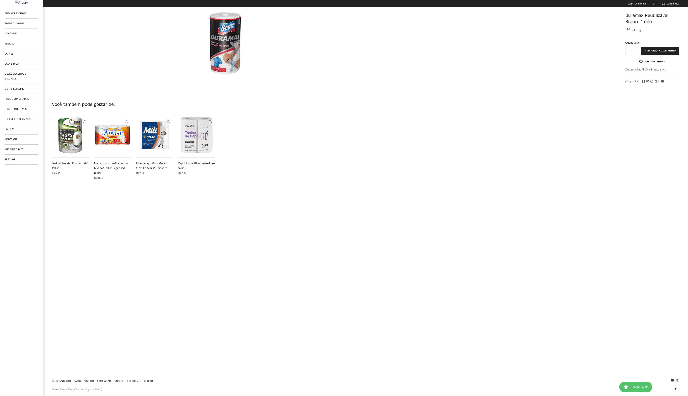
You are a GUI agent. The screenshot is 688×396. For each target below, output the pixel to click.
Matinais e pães (14, 149)
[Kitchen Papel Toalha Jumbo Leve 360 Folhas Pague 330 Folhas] (112, 135)
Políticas (148, 381)
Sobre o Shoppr (14, 23)
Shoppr (63, 389)
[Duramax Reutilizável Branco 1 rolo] (225, 43)
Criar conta (640, 3)
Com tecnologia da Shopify (88, 389)
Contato (118, 381)
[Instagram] (677, 381)
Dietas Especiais (14, 89)
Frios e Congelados (17, 99)
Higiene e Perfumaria (17, 119)
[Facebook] (672, 381)
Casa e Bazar (12, 64)
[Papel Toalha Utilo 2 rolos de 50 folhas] (196, 135)
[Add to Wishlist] (84, 121)
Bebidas (9, 44)
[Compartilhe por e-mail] (662, 81)
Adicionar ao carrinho (660, 51)
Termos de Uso (133, 381)
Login (630, 3)
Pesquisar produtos (61, 381)
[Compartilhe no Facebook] (643, 81)
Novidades (11, 33)
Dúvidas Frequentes (84, 381)
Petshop (10, 159)
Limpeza (9, 129)
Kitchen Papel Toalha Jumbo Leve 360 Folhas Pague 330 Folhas (111, 168)
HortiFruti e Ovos (16, 109)
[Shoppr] (21, 2)
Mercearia (11, 139)
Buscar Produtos (15, 13)
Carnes (9, 54)
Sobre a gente (104, 381)
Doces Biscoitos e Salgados (15, 76)
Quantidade (632, 42)
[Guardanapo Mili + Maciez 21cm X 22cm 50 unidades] (154, 135)
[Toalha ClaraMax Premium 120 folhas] (70, 135)
